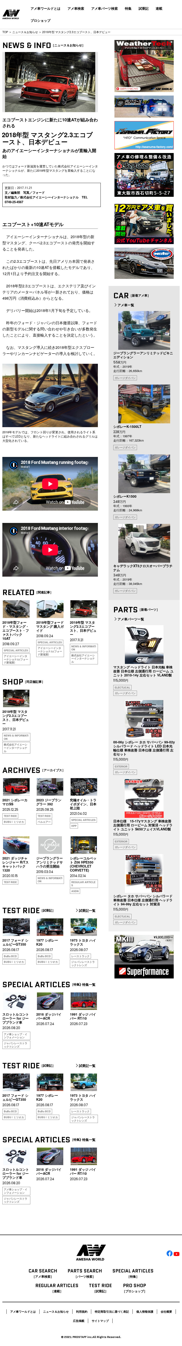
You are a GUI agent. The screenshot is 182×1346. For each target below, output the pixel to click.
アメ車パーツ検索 (104, 8)
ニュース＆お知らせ (25, 32)
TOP (5, 32)
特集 (128, 8)
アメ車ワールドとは (45, 8)
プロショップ (40, 20)
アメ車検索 (76, 8)
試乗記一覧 (87, 910)
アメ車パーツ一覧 (131, 619)
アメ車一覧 (126, 305)
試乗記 (144, 8)
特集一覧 (89, 984)
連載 (159, 8)
